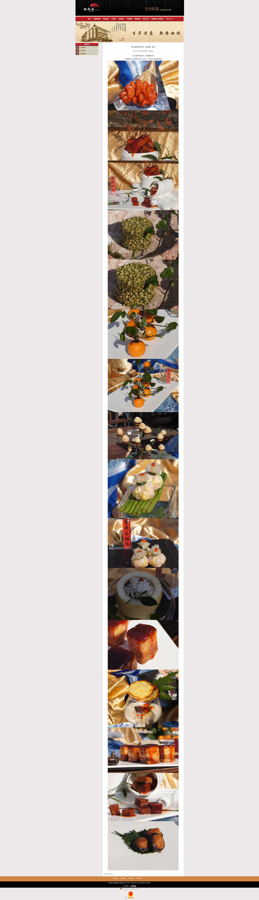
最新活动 (115, 878)
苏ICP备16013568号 (145, 883)
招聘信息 (83, 53)
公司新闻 (83, 47)
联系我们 (131, 878)
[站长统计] (126, 898)
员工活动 (83, 50)
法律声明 (139, 878)
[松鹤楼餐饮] (115, 883)
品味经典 (123, 878)
